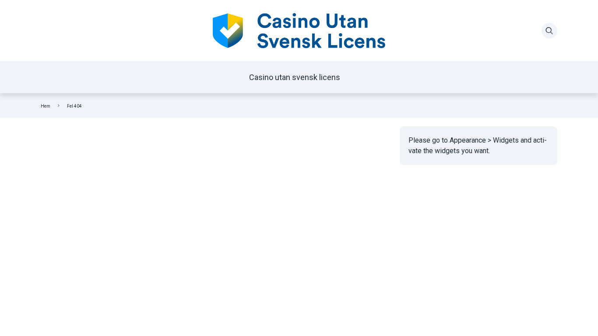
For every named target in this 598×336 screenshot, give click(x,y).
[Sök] (549, 30)
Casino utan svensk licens (294, 77)
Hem (45, 106)
